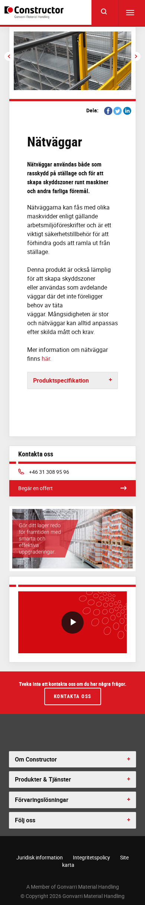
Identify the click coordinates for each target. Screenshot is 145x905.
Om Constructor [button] (36, 759)
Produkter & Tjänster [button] (43, 779)
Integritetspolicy (91, 857)
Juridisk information (39, 857)
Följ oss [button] (25, 820)
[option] (72, 61)
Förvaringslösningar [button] (41, 800)
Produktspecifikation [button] (61, 380)
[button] (8, 56)
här (46, 358)
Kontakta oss (72, 696)
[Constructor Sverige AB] (35, 12)
